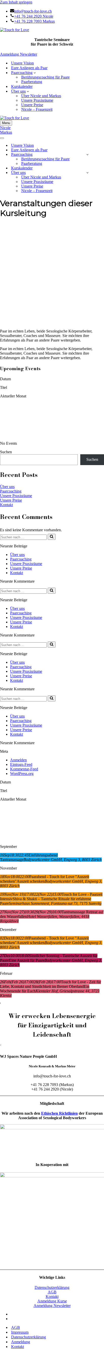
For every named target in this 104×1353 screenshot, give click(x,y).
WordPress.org (22, 773)
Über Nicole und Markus (41, 96)
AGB (52, 1292)
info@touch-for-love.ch (33, 11)
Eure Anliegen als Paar (29, 68)
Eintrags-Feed (21, 764)
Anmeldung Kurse (52, 1301)
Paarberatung (31, 82)
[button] (35, 72)
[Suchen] (52, 537)
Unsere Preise (32, 105)
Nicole (5, 128)
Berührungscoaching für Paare (45, 77)
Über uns (7, 486)
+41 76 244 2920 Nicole (33, 16)
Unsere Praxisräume (37, 100)
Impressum (20, 1332)
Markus (6, 132)
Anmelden (18, 760)
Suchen (6, 452)
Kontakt (6, 505)
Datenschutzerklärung (52, 1287)
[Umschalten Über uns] (87, 172)
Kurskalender (22, 86)
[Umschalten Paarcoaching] (87, 154)
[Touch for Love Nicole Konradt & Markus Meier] (14, 30)
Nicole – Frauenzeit (37, 109)
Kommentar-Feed (24, 769)
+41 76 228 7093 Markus (34, 21)
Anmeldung (20, 1342)
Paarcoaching (10, 491)
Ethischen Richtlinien (59, 1113)
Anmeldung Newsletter (18, 54)
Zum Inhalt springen (16, 2)
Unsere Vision (22, 63)
